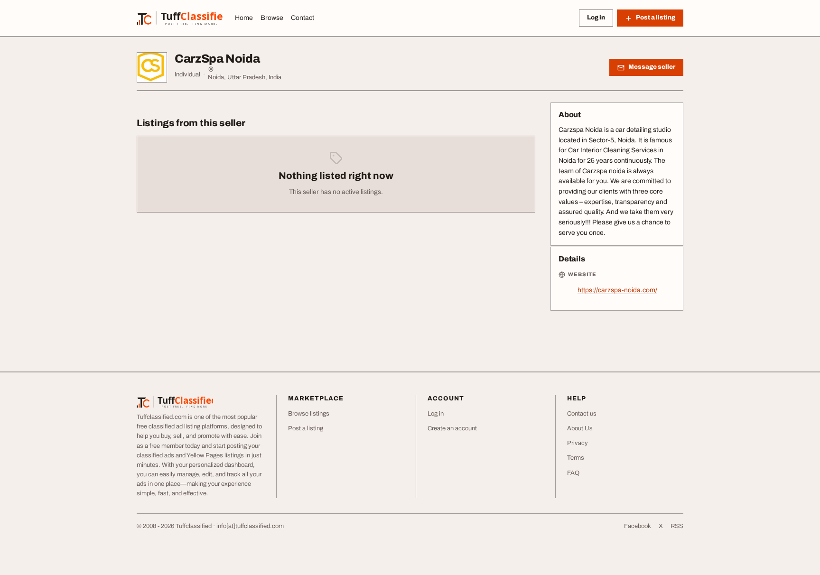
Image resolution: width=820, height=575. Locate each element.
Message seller (651, 67)
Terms (575, 457)
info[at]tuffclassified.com (250, 526)
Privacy (577, 443)
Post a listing (305, 428)
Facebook (637, 526)
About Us (580, 428)
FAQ (573, 473)
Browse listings (308, 413)
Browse (272, 17)
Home (244, 17)
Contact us (581, 413)
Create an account (452, 428)
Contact (302, 17)
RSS (677, 526)
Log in (596, 17)
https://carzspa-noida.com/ (617, 290)
